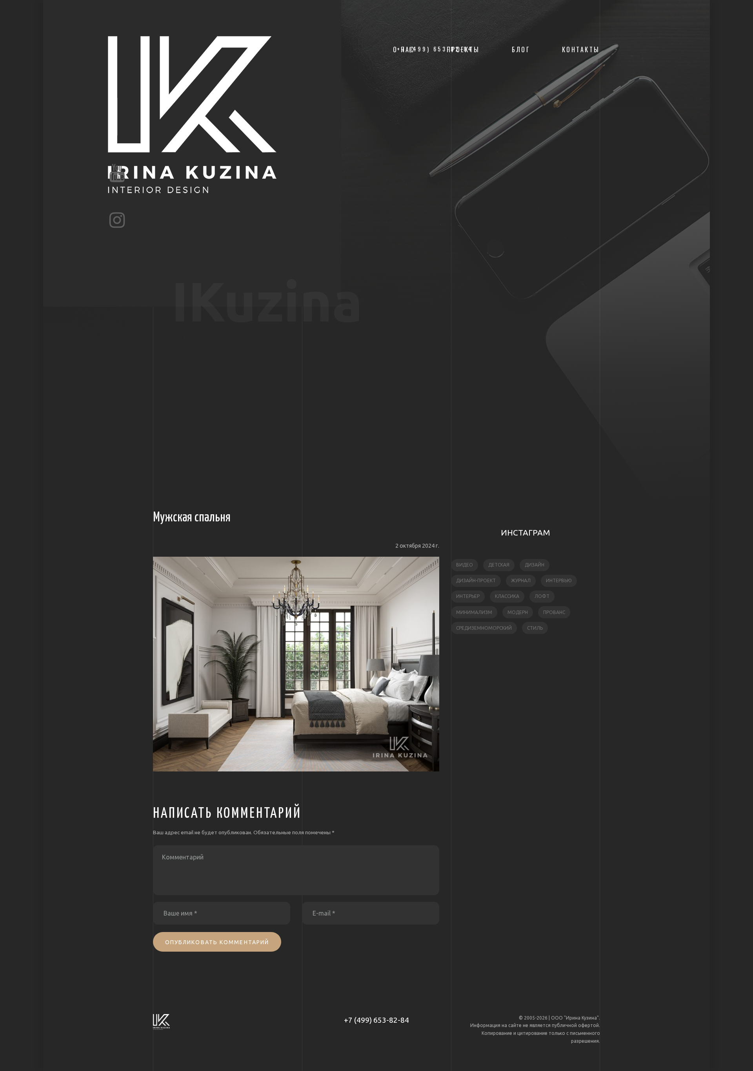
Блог (521, 49)
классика (507, 596)
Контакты (581, 49)
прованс (554, 612)
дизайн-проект (476, 580)
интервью (559, 580)
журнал (521, 580)
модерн (517, 612)
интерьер (468, 596)
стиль (535, 628)
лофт (542, 596)
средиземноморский (484, 628)
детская (498, 564)
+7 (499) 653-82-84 (376, 1020)
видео (464, 564)
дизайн (534, 564)
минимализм (474, 612)
